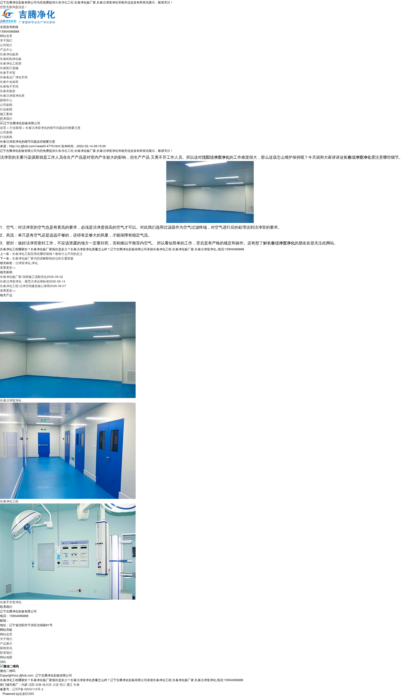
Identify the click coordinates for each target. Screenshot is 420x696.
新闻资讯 (6, 648)
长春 (77, 684)
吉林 (38, 684)
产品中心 (6, 49)
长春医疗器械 (9, 68)
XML (3, 661)
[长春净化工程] (68, 450)
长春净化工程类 (10, 63)
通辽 (69, 684)
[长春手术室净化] (68, 551)
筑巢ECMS (26, 693)
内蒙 (24, 684)
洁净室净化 (23, 263)
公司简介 (6, 45)
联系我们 (6, 118)
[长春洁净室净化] (68, 349)
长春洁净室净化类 (12, 95)
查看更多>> (8, 267)
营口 (63, 684)
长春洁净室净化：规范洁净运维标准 (32, 281)
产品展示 (6, 643)
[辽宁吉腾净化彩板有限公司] (28, 16)
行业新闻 (6, 109)
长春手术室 (7, 72)
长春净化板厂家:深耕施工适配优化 (31, 276)
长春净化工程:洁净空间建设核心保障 (33, 286)
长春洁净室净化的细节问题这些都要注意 (52, 127)
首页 (3, 127)
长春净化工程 (64, 2)
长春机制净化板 (10, 58)
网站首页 (6, 35)
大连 (55, 684)
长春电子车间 (9, 86)
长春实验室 (7, 91)
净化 (35, 263)
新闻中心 (6, 100)
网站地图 (6, 657)
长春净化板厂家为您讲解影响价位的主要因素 (43, 258)
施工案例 (6, 114)
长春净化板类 (9, 54)
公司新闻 (6, 104)
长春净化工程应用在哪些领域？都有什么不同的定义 (47, 253)
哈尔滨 (47, 684)
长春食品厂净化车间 (14, 77)
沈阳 (31, 684)
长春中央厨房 (9, 81)
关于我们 (6, 40)
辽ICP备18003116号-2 (27, 689)
